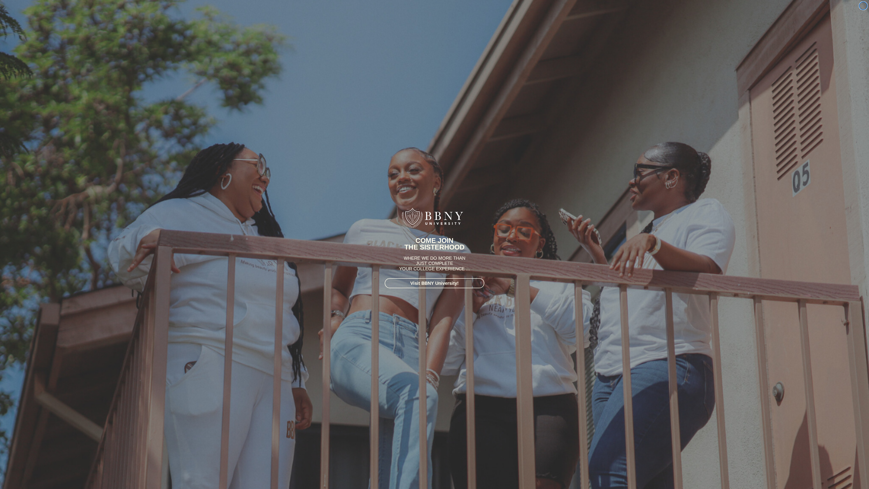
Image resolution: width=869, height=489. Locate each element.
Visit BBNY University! (434, 283)
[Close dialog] (863, 6)
